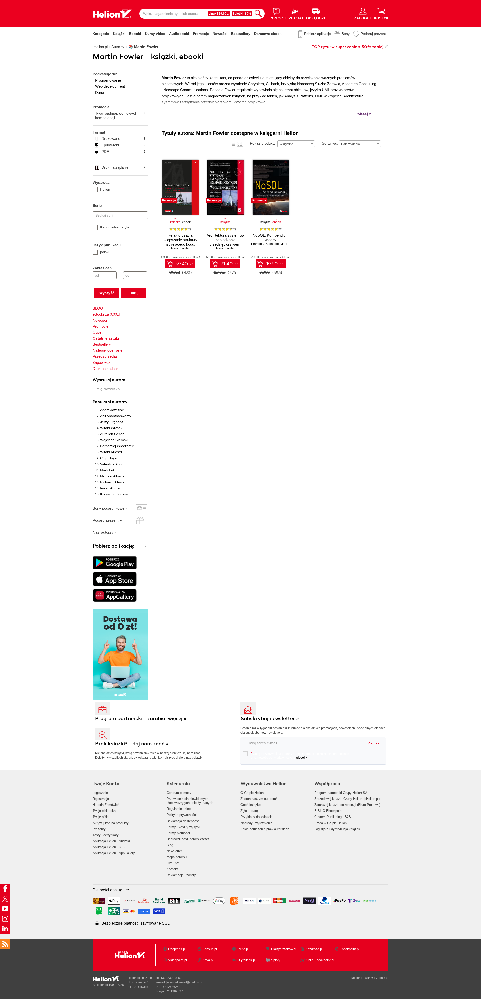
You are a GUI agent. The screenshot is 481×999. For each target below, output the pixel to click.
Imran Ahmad (111, 488)
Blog (170, 845)
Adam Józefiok (112, 410)
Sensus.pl (209, 949)
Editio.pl (243, 949)
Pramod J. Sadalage (265, 244)
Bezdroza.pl (314, 949)
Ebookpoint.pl (349, 949)
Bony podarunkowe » (110, 508)
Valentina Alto (111, 464)
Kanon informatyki (114, 227)
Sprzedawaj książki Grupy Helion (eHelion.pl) (347, 799)
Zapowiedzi (102, 362)
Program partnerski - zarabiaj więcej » (141, 718)
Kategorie (101, 34)
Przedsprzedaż (105, 356)
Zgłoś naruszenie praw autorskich (265, 829)
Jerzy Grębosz (111, 422)
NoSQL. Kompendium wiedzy (271, 237)
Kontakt (172, 869)
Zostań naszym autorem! (259, 799)
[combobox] (296, 143)
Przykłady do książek (256, 817)
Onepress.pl (177, 949)
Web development (110, 86)
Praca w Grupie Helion (330, 823)
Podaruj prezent (373, 34)
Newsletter (174, 851)
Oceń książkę (251, 805)
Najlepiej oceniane (107, 350)
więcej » (301, 757)
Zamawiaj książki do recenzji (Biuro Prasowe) (347, 805)
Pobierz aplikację (317, 34)
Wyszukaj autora (109, 379)
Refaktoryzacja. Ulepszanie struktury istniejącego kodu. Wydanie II (180, 242)
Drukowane (123, 138)
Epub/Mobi (123, 145)
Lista (233, 144)
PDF (123, 151)
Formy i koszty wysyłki (183, 827)
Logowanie (100, 793)
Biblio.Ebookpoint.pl (319, 960)
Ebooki (135, 34)
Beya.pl (207, 960)
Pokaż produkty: (263, 143)
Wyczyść (106, 293)
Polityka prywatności (182, 815)
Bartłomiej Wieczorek (117, 446)
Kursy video (155, 34)
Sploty (275, 960)
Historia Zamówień (106, 805)
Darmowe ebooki (268, 34)
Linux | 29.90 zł (219, 13)
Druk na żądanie (123, 167)
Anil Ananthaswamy (115, 416)
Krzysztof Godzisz (114, 494)
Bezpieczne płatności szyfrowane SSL (135, 923)
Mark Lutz (108, 470)
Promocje (201, 34)
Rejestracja (101, 799)
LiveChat (173, 863)
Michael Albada (112, 476)
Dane (99, 92)
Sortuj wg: (330, 143)
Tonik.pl (383, 978)
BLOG (98, 308)
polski (104, 252)
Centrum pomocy (179, 793)
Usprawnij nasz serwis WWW (188, 839)
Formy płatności (178, 833)
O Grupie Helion (252, 793)
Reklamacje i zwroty (181, 875)
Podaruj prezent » (107, 520)
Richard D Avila (112, 482)
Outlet (97, 332)
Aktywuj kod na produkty (111, 823)
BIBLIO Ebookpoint (328, 811)
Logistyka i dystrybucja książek (337, 829)
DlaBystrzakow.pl (283, 949)
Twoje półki (101, 817)
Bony (346, 34)
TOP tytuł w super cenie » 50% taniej (347, 46)
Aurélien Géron (112, 434)
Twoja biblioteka (104, 811)
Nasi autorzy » (104, 532)
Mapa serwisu (177, 857)
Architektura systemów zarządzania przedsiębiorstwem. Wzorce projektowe (226, 242)
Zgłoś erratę (249, 811)
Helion (105, 189)
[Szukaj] (258, 14)
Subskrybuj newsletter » (270, 718)
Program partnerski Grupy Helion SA (340, 793)
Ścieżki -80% (242, 13)
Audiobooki (179, 34)
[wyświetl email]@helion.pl (184, 982)
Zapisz (373, 743)
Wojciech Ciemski (114, 440)
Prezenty (99, 829)
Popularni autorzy (110, 401)
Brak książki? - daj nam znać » (131, 744)
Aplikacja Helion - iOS (109, 847)
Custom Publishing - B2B (332, 817)
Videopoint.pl (177, 960)
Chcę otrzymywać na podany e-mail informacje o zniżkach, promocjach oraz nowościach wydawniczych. (300, 755)
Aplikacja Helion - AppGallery (114, 853)
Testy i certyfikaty (106, 835)
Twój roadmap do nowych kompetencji (120, 115)
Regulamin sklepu (179, 809)
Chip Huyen (109, 458)
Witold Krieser (111, 452)
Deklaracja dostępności (183, 821)
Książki (119, 34)
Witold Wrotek (111, 428)
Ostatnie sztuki (106, 338)
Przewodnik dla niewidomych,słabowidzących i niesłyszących (190, 801)
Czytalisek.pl (246, 960)
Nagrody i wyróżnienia (256, 823)
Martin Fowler (180, 248)
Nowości (220, 34)
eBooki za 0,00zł (106, 314)
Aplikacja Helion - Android (111, 841)
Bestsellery (240, 34)
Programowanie (108, 80)
